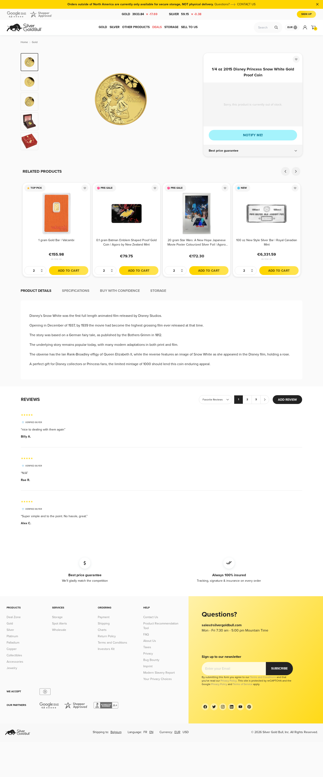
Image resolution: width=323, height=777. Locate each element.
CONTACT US (246, 4)
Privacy (148, 653)
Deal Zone (14, 617)
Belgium (116, 732)
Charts (102, 630)
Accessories (15, 662)
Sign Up (306, 14)
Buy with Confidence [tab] (120, 291)
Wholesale (59, 630)
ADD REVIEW (287, 400)
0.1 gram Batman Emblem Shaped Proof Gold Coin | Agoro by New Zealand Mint (126, 242)
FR (145, 732)
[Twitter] (214, 706)
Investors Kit (106, 649)
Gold (140, 14)
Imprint (147, 666)
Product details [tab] (36, 291)
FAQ (146, 634)
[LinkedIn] (231, 706)
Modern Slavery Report (159, 673)
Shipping (104, 623)
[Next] (193, 102)
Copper (12, 649)
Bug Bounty (151, 660)
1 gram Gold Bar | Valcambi (56, 240)
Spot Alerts (59, 623)
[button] (253, 151)
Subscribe (279, 668)
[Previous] (48, 102)
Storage (57, 617)
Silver (185, 14)
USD (186, 732)
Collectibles (14, 655)
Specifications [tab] (75, 291)
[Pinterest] (249, 706)
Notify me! (253, 135)
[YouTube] (240, 706)
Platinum (12, 636)
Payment (103, 617)
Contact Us (150, 617)
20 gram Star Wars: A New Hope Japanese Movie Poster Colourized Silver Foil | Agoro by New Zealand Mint (196, 242)
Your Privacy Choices (157, 679)
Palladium (13, 642)
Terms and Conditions (112, 642)
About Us (149, 641)
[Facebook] (205, 706)
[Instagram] (222, 706)
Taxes (147, 647)
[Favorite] (296, 59)
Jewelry (12, 668)
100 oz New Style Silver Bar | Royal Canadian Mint (266, 242)
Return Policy (107, 636)
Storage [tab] (158, 291)
